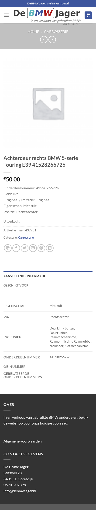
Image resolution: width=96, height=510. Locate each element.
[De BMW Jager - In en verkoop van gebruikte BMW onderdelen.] (47, 13)
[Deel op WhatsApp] (8, 248)
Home (33, 31)
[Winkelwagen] (88, 15)
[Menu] (6, 15)
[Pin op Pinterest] (41, 248)
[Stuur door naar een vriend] (33, 248)
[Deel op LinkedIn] (50, 248)
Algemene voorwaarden (22, 441)
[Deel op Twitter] (24, 248)
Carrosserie (56, 31)
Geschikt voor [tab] (15, 285)
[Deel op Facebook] (16, 248)
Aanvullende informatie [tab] (24, 276)
